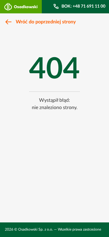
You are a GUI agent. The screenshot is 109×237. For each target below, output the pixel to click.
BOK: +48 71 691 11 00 (83, 6)
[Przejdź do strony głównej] (21, 6)
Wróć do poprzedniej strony (46, 21)
